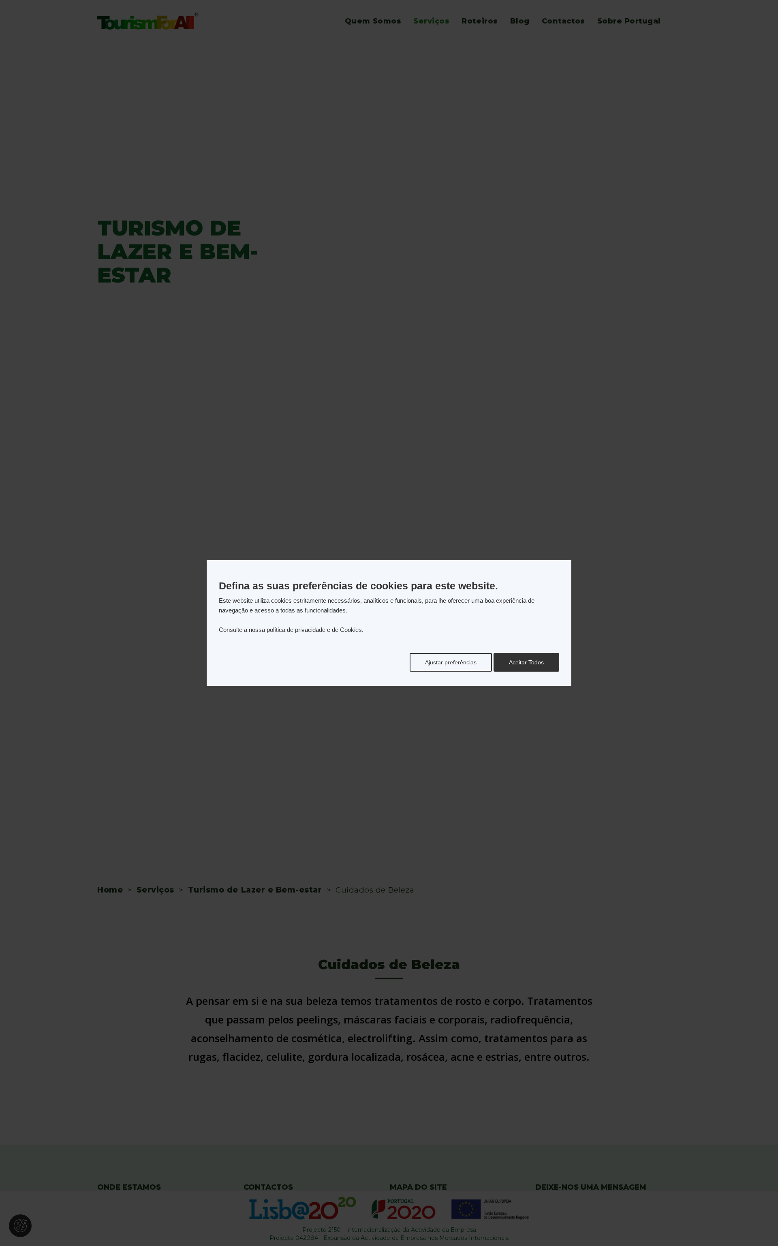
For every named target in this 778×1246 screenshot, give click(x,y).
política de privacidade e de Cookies (314, 629)
